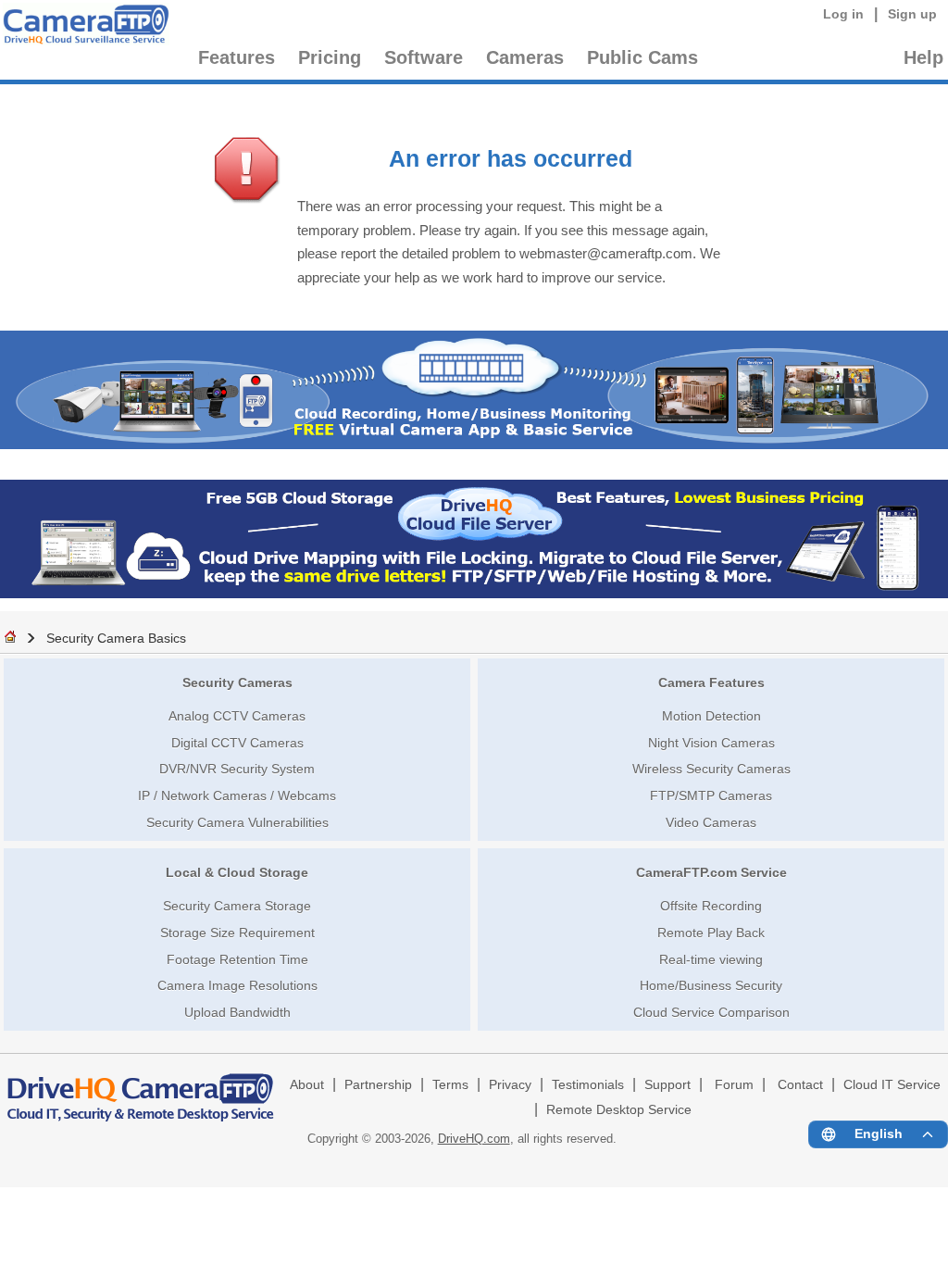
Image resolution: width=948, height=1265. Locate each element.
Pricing (329, 57)
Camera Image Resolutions (237, 985)
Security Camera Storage (237, 905)
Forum (734, 1085)
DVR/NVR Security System (237, 768)
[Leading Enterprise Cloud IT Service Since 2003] (474, 593)
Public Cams (642, 57)
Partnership (378, 1085)
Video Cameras (711, 822)
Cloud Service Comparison (711, 1012)
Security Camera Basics (116, 638)
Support (667, 1085)
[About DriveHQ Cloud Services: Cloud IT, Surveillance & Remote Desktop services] (141, 1089)
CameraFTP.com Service (711, 872)
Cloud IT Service (892, 1085)
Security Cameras (237, 682)
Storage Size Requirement (237, 932)
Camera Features (711, 682)
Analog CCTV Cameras (237, 715)
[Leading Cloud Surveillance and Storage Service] (474, 444)
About (307, 1085)
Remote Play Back (711, 932)
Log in (843, 13)
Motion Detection (711, 715)
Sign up (912, 13)
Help (923, 57)
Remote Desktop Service (619, 1110)
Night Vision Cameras (711, 742)
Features (236, 57)
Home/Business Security (711, 985)
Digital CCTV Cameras (237, 742)
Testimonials (588, 1085)
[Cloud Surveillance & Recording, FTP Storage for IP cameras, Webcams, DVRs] (83, 27)
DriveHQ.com (474, 1139)
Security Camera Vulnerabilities (237, 822)
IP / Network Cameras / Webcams (237, 795)
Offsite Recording (711, 905)
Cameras (525, 57)
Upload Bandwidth (237, 1012)
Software (423, 57)
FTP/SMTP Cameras (711, 795)
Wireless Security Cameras (711, 768)
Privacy (510, 1085)
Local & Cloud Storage (237, 872)
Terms (450, 1085)
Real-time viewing (711, 959)
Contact (800, 1085)
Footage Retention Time (237, 959)
